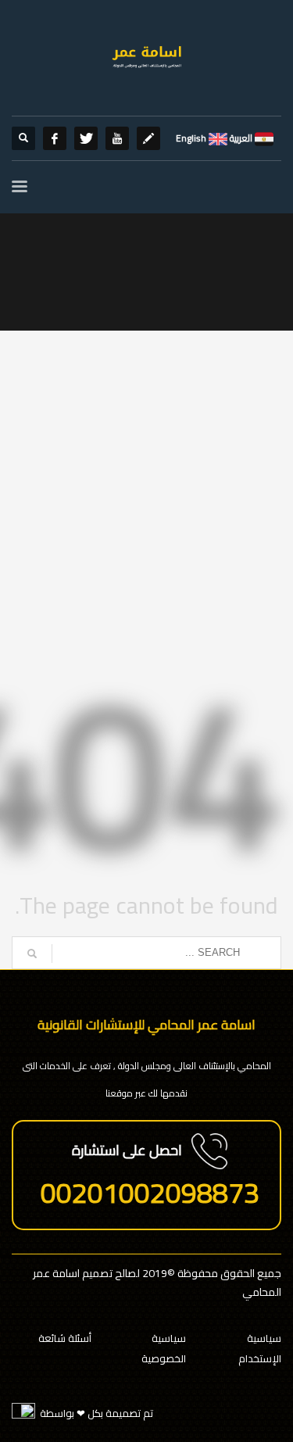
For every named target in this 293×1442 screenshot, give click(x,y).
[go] (32, 953)
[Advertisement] (146, 500)
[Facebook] (54, 138)
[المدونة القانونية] (148, 138)
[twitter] (86, 138)
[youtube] (117, 138)
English (191, 138)
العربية (239, 138)
